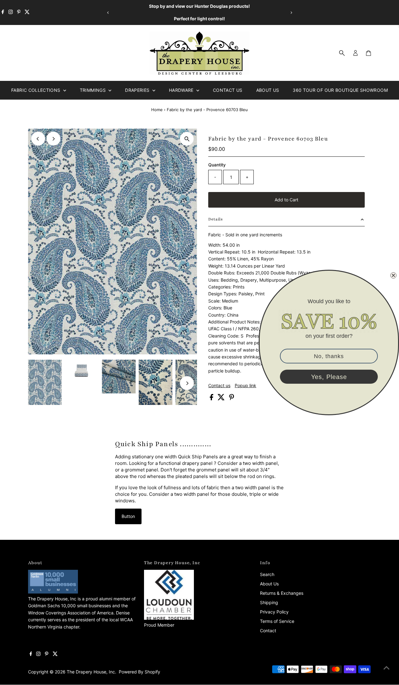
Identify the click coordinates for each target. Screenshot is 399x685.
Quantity (217, 164)
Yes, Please (329, 376)
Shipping (269, 602)
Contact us (219, 385)
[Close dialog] (393, 275)
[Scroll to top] (386, 668)
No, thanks (329, 356)
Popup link (245, 385)
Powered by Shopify (139, 671)
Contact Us (228, 90)
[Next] (291, 13)
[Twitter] (27, 12)
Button (128, 516)
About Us (267, 90)
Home (157, 109)
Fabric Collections (36, 90)
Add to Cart (286, 199)
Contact (268, 630)
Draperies (138, 90)
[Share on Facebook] (212, 398)
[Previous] (108, 13)
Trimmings (93, 90)
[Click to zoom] (187, 139)
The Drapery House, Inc (91, 671)
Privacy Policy (274, 611)
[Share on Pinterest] (231, 398)
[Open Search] (342, 53)
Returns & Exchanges (281, 593)
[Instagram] (10, 12)
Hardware (182, 90)
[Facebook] (3, 12)
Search (267, 574)
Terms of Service (277, 621)
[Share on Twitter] (222, 398)
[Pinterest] (19, 12)
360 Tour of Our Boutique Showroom (340, 90)
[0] (368, 53)
